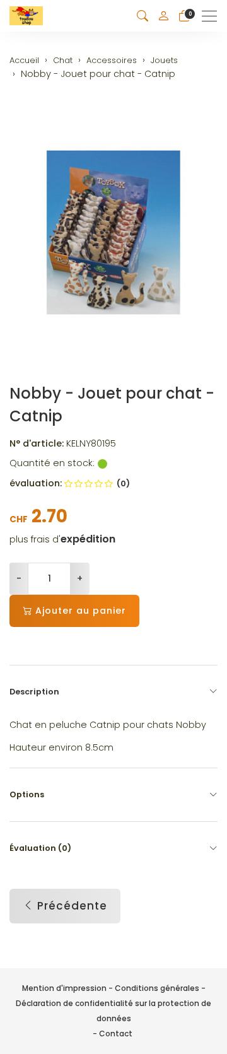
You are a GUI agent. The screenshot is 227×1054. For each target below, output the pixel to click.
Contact (115, 1033)
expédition (88, 539)
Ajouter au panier (80, 610)
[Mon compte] (163, 15)
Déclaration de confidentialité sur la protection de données (113, 1011)
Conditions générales (157, 988)
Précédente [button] (72, 905)
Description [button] (34, 691)
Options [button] (26, 794)
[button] (142, 16)
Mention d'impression (64, 988)
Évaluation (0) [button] (40, 848)
